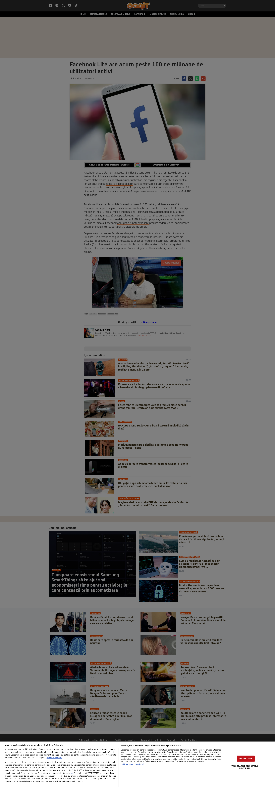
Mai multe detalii (54, 758)
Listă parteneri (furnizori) (132, 764)
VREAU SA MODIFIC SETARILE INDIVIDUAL (244, 767)
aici (72, 773)
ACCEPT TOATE (246, 759)
